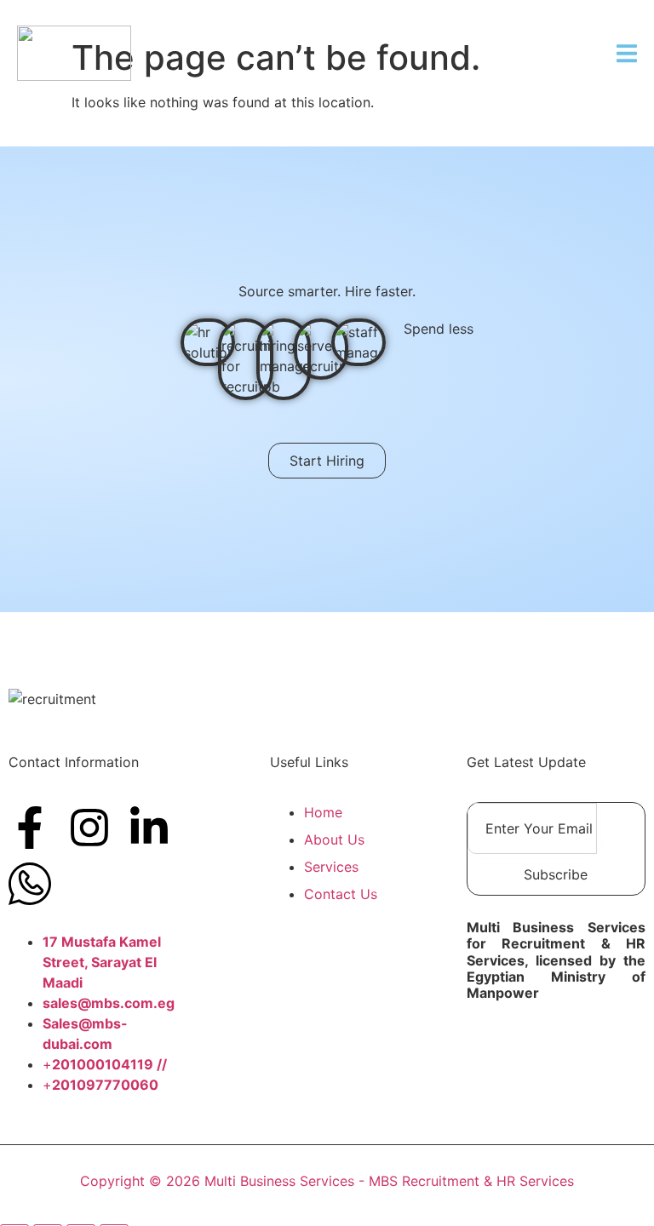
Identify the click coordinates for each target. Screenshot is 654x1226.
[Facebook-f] (30, 827)
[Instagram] (89, 827)
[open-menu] (627, 56)
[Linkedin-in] (149, 827)
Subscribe (556, 874)
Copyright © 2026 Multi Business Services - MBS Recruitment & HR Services (327, 1180)
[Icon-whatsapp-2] (30, 883)
